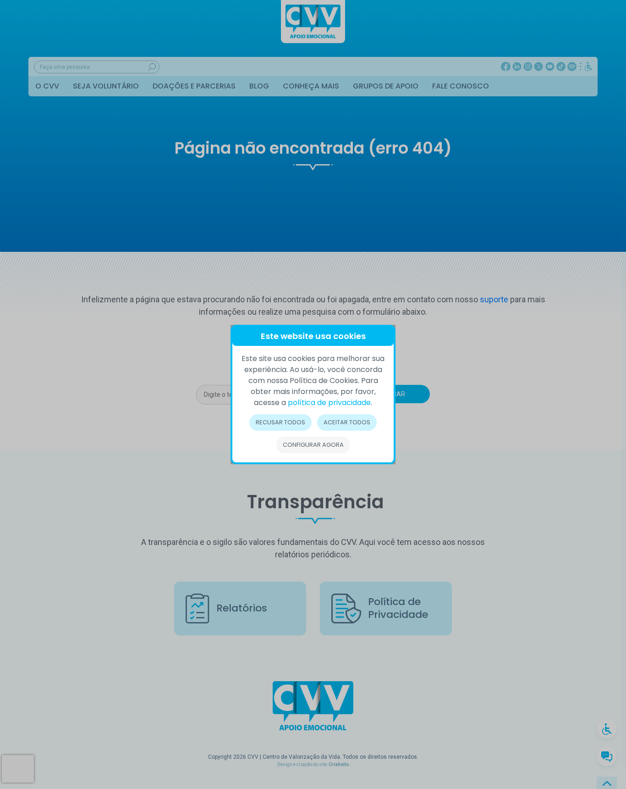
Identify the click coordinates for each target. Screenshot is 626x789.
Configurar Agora (313, 444)
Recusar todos (280, 422)
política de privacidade (329, 402)
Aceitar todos (347, 422)
